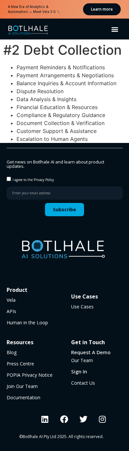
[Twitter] (83, 419)
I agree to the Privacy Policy (33, 179)
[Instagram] (102, 419)
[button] (114, 29)
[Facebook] (64, 419)
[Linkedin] (45, 419)
